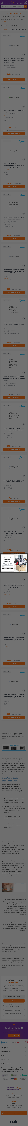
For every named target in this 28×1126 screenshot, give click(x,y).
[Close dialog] (26, 555)
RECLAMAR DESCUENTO (7, 568)
